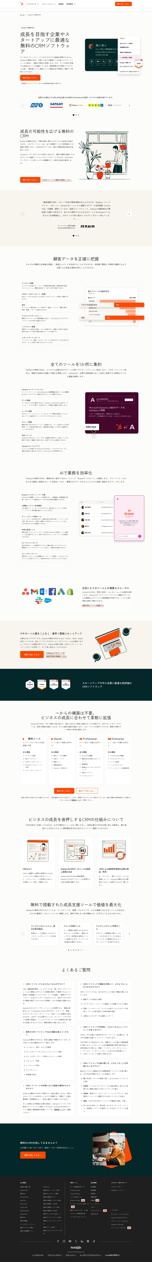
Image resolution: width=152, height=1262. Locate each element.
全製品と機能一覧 (25, 1187)
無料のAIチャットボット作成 (51, 1190)
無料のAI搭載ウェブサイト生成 (52, 1200)
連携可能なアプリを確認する (93, 605)
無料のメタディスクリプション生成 (52, 1232)
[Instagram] (64, 1241)
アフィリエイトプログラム (120, 1228)
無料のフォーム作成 (48, 1227)
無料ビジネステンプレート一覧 (79, 1210)
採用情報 (93, 1190)
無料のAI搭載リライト (49, 1197)
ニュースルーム (95, 1204)
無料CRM (22, 1193)
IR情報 (95, 1200)
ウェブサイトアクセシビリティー (90, 1255)
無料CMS (22, 1217)
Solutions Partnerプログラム (119, 1217)
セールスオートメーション (27, 1224)
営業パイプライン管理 (26, 1227)
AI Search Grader (75, 1190)
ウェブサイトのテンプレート (78, 1217)
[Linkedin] (82, 1241)
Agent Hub (46, 1187)
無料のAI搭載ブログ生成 (50, 1210)
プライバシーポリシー (55, 1255)
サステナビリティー (98, 1210)
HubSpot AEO (24, 1190)
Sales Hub (23, 1200)
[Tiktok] (94, 1241)
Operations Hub (24, 1210)
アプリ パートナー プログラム (119, 1221)
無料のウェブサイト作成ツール (52, 1214)
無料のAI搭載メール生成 (50, 1204)
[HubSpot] (21, 3)
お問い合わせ (94, 1214)
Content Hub (23, 1207)
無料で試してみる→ (123, 4)
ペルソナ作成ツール (75, 1197)
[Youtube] (70, 1241)
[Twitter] (76, 1241)
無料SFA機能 (23, 1221)
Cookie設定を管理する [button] (112, 1255)
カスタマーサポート (116, 1187)
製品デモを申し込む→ (87, 791)
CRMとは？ (27, 868)
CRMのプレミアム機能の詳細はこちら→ (57, 180)
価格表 (61, 4)
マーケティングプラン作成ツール (79, 1205)
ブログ (93, 1207)
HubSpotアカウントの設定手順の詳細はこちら (56, 655)
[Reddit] (88, 1241)
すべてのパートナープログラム (120, 1214)
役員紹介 (93, 1193)
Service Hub (23, 1204)
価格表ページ (76, 800)
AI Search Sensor (75, 1193)
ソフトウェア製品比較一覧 (77, 1213)
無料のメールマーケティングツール (52, 1222)
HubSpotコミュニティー (118, 1190)
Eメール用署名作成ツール (77, 1187)
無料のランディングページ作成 (52, 1217)
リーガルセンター (38, 1255)
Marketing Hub (24, 1197)
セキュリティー (71, 1255)
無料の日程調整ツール (26, 1231)
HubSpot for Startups (117, 1224)
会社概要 (93, 1187)
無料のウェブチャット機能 (50, 1193)
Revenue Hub (23, 1214)
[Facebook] (58, 1241)
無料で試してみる (32, 654)
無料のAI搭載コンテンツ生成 (51, 1207)
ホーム (22, 15)
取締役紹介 (94, 1197)
